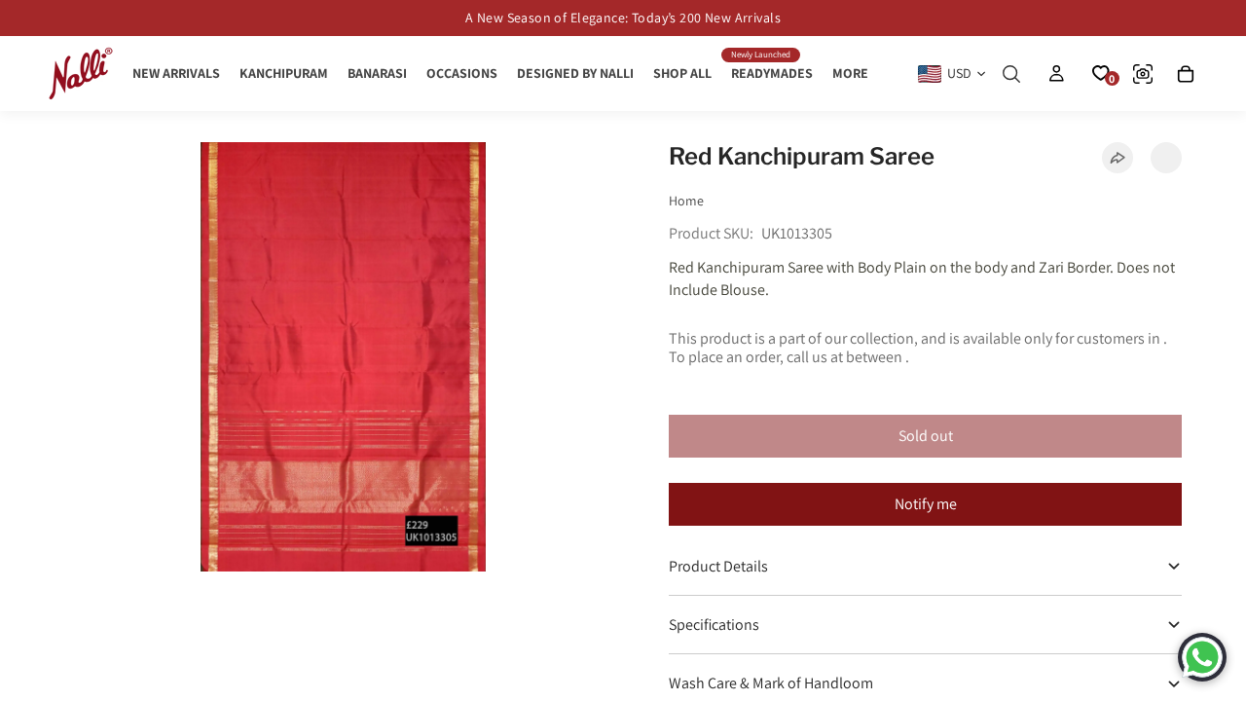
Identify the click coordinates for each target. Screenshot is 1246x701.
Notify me (926, 504)
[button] (1166, 157)
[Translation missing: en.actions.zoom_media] (344, 356)
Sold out (925, 435)
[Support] (1202, 657)
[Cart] (1185, 74)
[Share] (1117, 157)
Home (686, 200)
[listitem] (850, 73)
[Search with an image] (1142, 74)
